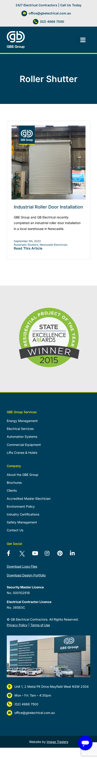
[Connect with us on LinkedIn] (75, 555)
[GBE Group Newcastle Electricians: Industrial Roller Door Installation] (48, 127)
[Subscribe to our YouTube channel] (37, 555)
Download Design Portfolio (26, 575)
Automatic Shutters (26, 244)
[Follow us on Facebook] (12, 555)
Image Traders (57, 742)
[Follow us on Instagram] (50, 555)
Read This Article (28, 248)
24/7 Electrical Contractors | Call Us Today (48, 5)
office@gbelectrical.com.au (50, 13)
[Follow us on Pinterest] (62, 555)
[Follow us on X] (24, 555)
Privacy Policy (17, 625)
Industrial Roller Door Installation (48, 207)
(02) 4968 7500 (52, 21)
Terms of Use (40, 625)
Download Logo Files (22, 566)
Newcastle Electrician (53, 244)
